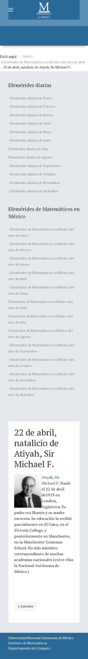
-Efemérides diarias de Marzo (30, 115)
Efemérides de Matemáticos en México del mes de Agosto (40, 333)
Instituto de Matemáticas (27, 643)
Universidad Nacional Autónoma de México (41, 637)
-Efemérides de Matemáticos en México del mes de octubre (41, 362)
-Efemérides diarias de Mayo (30, 131)
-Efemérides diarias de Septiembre (34, 165)
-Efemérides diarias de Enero (30, 98)
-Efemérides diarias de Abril (29, 123)
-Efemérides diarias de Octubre (31, 174)
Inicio (27, 56)
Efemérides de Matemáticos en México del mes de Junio (40, 304)
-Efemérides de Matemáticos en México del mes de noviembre (41, 377)
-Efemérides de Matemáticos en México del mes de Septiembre (41, 348)
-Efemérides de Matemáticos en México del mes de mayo (41, 290)
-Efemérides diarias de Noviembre (34, 182)
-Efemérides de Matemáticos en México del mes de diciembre (41, 391)
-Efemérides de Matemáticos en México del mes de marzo (41, 261)
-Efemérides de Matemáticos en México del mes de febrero (41, 246)
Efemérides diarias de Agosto (30, 157)
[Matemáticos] (44, 10)
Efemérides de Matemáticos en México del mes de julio (40, 319)
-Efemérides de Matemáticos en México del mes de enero (41, 232)
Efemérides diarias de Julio (28, 148)
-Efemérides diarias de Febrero (31, 106)
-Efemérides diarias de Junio (29, 140)
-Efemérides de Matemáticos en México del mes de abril (42, 62)
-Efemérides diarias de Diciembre (33, 191)
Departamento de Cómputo (29, 648)
